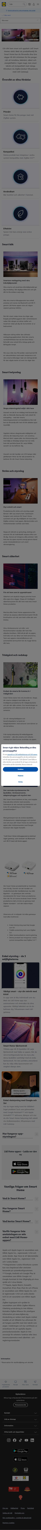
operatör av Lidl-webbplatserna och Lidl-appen (22, 754)
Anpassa (20, 776)
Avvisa (20, 782)
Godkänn (20, 769)
